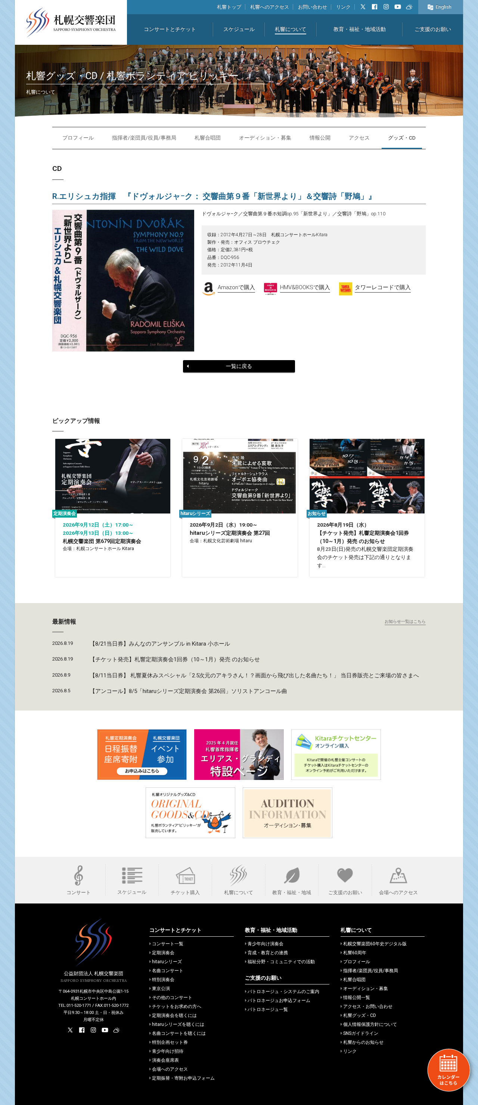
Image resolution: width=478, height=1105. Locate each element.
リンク (343, 7)
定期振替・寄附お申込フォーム (183, 1078)
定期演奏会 (163, 952)
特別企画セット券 (170, 1042)
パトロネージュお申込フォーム (279, 1000)
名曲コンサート (167, 970)
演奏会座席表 (165, 1060)
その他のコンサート (172, 997)
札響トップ (229, 7)
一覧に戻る (239, 366)
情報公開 (320, 138)
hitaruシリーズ (167, 961)
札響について (290, 29)
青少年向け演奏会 (265, 943)
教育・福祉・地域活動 (359, 29)
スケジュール (239, 29)
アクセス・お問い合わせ (367, 1006)
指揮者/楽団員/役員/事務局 (144, 138)
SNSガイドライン (360, 1033)
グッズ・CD (402, 138)
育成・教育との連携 (268, 952)
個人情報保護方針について (370, 1024)
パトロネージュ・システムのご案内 (283, 991)
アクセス (359, 138)
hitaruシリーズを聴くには (178, 1024)
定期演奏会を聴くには (174, 1015)
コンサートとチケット (170, 29)
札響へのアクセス (269, 7)
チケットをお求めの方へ (176, 1006)
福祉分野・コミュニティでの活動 (281, 961)
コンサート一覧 (167, 943)
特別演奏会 (163, 979)
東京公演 (161, 988)
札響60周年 (354, 952)
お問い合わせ (312, 7)
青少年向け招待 (167, 1051)
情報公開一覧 (356, 997)
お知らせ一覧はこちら (405, 621)
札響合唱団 (208, 138)
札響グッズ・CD (359, 1015)
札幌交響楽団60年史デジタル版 (375, 943)
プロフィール (78, 138)
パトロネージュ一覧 (268, 1009)
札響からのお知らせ (363, 1042)
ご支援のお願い (433, 29)
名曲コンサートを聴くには (179, 1033)
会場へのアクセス (170, 1069)
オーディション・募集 (265, 138)
